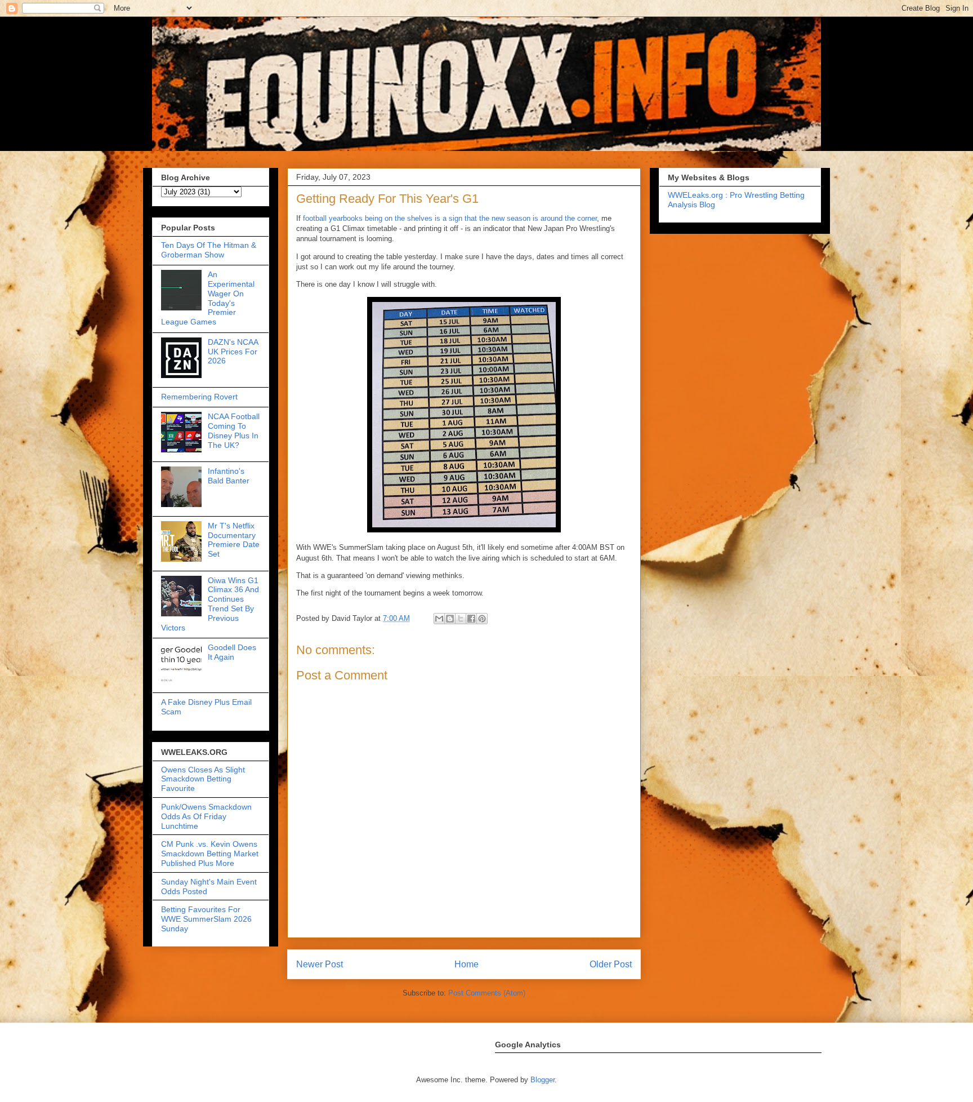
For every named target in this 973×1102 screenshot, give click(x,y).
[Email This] (439, 618)
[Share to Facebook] (471, 618)
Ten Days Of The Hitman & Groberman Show (208, 250)
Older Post (611, 964)
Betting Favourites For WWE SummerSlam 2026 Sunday (206, 919)
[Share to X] (460, 618)
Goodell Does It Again (232, 652)
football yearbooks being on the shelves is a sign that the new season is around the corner (450, 218)
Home (466, 964)
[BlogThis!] (450, 618)
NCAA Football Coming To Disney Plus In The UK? (234, 430)
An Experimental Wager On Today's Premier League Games (208, 298)
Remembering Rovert (199, 396)
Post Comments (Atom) (486, 993)
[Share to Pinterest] (482, 618)
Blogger (542, 1080)
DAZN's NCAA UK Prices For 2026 (233, 351)
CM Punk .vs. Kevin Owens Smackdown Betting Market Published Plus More (209, 853)
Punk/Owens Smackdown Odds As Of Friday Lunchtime (206, 816)
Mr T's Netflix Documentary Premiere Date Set (234, 539)
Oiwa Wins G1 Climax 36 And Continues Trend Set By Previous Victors (210, 604)
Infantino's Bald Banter (228, 475)
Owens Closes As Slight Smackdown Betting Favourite (203, 779)
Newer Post (319, 964)
